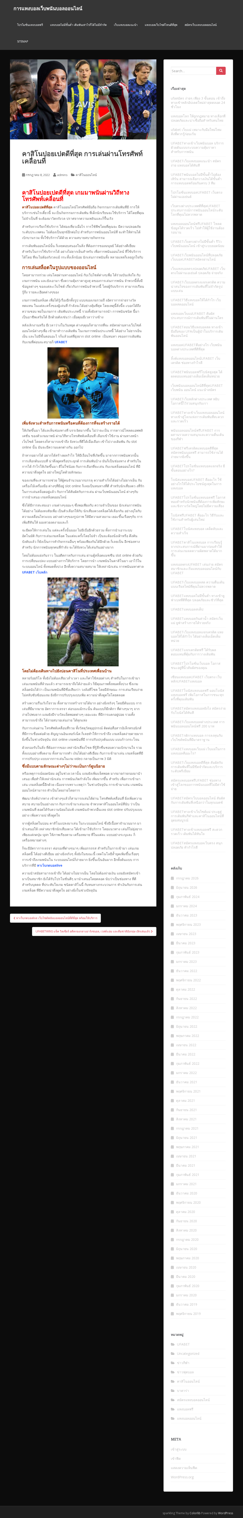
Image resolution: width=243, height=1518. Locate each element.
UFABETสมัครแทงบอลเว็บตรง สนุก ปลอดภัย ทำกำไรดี (196, 845)
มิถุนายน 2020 (186, 1248)
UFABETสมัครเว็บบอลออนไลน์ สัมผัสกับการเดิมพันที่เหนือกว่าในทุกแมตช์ (198, 800)
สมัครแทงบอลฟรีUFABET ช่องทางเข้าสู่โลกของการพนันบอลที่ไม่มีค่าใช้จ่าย (198, 784)
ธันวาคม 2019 (186, 1304)
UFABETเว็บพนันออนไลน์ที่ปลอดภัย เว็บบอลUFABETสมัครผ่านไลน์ (197, 257)
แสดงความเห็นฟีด (184, 1467)
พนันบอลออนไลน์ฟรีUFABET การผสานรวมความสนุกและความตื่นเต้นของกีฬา (197, 434)
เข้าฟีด (176, 1458)
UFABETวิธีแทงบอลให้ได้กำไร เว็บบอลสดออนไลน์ (196, 302)
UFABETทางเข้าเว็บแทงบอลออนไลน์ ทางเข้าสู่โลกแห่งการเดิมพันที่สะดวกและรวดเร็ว (197, 416)
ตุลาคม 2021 (185, 1100)
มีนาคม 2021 (185, 1165)
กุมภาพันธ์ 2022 (187, 1063)
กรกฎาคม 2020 (187, 1239)
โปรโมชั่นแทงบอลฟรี (30, 25)
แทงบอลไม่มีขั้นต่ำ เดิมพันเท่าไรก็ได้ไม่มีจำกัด (78, 25)
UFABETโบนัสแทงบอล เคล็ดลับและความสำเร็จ (197, 530)
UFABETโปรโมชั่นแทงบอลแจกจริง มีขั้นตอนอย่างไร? (198, 468)
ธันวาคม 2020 (186, 1193)
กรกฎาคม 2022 (187, 1017)
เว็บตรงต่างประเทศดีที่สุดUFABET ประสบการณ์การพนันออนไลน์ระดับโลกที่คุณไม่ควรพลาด (197, 210)
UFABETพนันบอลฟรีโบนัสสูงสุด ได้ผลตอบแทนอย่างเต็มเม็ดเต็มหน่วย (196, 374)
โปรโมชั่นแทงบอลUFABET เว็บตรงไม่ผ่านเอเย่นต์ (196, 194)
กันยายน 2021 (186, 1109)
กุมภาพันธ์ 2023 (187, 952)
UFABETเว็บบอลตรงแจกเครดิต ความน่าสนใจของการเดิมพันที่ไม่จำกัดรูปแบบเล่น (198, 286)
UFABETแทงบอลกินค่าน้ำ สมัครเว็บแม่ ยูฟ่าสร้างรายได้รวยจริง (197, 620)
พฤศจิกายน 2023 (188, 924)
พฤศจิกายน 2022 (188, 980)
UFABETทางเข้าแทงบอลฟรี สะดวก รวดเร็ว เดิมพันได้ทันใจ (196, 831)
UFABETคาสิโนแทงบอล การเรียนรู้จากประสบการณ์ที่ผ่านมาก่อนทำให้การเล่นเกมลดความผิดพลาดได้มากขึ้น (196, 548)
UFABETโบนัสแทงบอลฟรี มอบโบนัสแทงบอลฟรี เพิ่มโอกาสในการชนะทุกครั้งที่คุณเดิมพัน (197, 694)
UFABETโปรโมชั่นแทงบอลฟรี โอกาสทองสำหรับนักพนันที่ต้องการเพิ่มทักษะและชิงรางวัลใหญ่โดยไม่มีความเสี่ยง (198, 501)
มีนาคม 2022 (185, 1054)
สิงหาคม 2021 (186, 1119)
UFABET (183, 1344)
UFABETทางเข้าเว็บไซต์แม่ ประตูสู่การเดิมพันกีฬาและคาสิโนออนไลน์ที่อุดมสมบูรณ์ (197, 815)
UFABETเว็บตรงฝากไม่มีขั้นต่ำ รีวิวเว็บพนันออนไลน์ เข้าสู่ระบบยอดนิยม (197, 243)
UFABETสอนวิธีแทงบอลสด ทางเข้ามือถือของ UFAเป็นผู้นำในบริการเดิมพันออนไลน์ (197, 331)
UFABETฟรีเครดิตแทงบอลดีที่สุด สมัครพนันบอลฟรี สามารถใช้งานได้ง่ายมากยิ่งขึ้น (197, 452)
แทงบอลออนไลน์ (189, 1418)
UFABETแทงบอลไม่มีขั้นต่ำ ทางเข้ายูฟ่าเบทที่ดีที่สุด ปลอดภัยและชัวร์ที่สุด (197, 597)
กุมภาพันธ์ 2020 (187, 1286)
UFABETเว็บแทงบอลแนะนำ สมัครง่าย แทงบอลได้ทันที (196, 163)
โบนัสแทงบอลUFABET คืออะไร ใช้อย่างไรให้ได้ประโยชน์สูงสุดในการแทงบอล (196, 483)
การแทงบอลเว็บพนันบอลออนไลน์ (48, 8)
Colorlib (195, 1513)
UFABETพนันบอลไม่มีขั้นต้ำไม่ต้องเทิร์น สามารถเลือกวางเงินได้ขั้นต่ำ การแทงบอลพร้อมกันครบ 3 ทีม (196, 178)
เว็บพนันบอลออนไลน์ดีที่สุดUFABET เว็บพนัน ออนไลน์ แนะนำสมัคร (197, 387)
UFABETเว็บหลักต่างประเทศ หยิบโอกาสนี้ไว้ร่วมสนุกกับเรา (195, 401)
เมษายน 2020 (186, 1267)
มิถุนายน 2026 (186, 887)
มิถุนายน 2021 (186, 1137)
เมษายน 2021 (186, 1156)
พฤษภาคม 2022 (187, 1035)
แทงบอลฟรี (185, 1409)
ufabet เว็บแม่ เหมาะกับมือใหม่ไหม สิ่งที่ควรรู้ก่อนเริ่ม (196, 131)
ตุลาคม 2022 (185, 989)
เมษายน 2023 (186, 933)
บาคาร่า (183, 1390)
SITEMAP (22, 41)
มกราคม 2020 (186, 1295)
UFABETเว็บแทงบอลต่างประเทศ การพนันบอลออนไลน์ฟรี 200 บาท (198, 724)
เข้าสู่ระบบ (179, 1449)
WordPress (225, 1513)
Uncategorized (188, 1353)
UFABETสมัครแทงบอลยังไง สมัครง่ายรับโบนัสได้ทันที (198, 710)
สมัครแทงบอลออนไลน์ (193, 1400)
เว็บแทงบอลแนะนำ (126, 25)
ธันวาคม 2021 (186, 1082)
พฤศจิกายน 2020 (188, 1202)
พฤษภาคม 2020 (187, 1258)
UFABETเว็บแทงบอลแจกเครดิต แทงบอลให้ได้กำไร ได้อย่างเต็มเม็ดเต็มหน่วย (197, 636)
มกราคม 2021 (186, 1184)
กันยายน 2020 (186, 1221)
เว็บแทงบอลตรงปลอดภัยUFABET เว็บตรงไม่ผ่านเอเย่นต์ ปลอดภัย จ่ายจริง (198, 270)
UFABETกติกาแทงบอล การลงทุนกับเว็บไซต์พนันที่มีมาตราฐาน (197, 737)
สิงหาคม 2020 (186, 1230)
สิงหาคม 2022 (186, 1008)
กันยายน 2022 (186, 998)
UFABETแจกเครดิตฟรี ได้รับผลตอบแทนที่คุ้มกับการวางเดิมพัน (193, 652)
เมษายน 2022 (186, 1045)
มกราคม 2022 (186, 1072)
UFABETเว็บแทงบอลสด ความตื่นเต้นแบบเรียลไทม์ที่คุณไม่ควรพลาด (197, 584)
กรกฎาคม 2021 (187, 1128)
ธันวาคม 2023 (186, 915)
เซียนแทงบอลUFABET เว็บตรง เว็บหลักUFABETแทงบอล (196, 679)
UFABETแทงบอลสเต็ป (187, 609)
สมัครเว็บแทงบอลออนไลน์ (201, 25)
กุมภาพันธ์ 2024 (187, 896)
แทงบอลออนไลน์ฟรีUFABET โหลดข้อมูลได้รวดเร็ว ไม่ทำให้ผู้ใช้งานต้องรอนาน (197, 227)
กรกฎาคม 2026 (187, 878)
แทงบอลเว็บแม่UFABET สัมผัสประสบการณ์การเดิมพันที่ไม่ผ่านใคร (197, 315)
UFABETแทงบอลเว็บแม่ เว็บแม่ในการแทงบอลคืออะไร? (198, 751)
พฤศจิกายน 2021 (188, 1091)
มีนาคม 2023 (185, 943)
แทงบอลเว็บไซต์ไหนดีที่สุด (161, 25)
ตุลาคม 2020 (185, 1211)
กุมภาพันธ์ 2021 (187, 1174)
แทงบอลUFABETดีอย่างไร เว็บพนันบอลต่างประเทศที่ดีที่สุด (196, 347)
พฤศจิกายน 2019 (188, 1313)
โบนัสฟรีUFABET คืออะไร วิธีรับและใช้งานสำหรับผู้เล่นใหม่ (197, 517)
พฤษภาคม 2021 (187, 1147)
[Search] (221, 71)
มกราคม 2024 (186, 906)
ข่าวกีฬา (183, 1362)
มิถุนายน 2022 (186, 1026)
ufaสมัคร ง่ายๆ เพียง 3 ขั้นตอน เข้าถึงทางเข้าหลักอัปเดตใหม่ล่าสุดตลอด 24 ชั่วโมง (198, 102)
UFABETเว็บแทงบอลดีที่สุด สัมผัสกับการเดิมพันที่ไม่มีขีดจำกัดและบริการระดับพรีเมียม (197, 766)
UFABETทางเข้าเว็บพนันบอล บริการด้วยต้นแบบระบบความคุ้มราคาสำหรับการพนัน (197, 147)
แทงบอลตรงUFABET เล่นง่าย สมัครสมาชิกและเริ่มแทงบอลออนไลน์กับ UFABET (197, 568)
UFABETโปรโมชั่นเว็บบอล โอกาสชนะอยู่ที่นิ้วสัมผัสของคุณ (195, 665)
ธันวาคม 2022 (186, 971)
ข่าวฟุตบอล (185, 1372)
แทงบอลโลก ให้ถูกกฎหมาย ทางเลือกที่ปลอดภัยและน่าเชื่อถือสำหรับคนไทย (198, 118)
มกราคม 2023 (186, 961)
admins (62, 175)
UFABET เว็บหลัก (34, 572)
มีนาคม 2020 (185, 1276)
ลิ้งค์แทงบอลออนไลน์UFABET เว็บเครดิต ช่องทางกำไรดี (195, 360)
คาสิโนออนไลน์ (86, 175)
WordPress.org (182, 1477)
